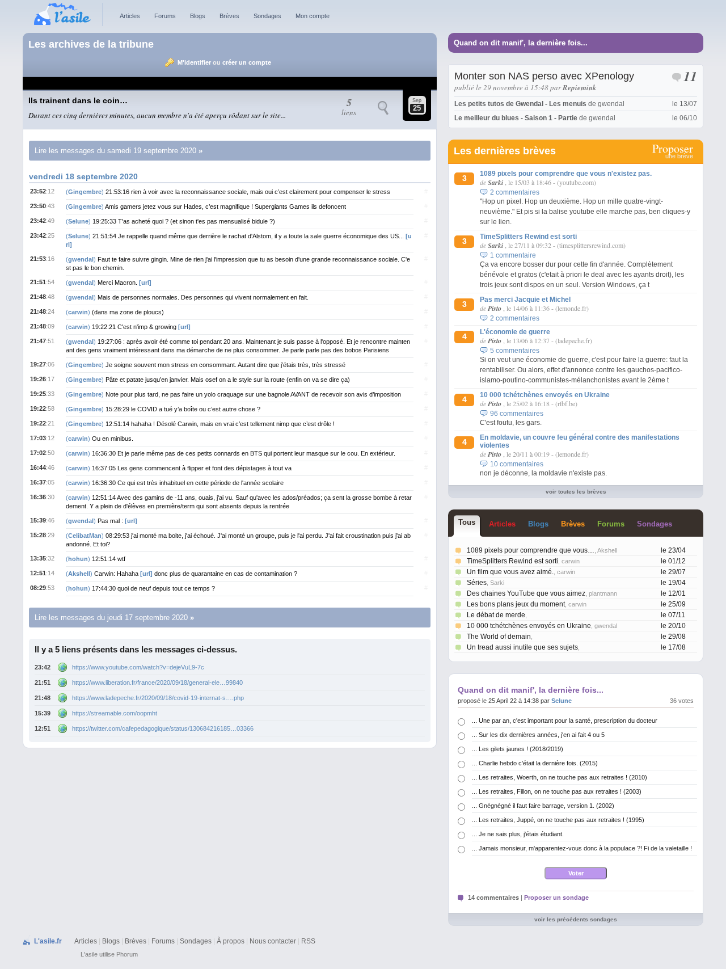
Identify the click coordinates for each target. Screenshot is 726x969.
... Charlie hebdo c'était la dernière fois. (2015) (535, 763)
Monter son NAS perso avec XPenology (544, 76)
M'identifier (194, 62)
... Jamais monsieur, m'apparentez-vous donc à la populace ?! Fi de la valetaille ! (582, 848)
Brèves (229, 15)
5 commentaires (514, 351)
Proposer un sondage (556, 897)
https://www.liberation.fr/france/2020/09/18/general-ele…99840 (157, 682)
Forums (165, 15)
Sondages (267, 15)
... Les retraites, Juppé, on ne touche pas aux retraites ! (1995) (558, 819)
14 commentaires (493, 897)
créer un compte (246, 62)
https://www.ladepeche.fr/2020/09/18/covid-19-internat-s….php (158, 697)
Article (502, 524)
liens (348, 107)
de (539, 104)
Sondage (654, 524)
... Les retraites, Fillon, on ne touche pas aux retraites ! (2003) (556, 791)
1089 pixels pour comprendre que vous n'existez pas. (566, 174)
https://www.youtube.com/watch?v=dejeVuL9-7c (138, 667)
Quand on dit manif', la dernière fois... (521, 43)
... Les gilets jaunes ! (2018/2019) (517, 748)
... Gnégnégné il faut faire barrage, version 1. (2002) (543, 805)
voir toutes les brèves (576, 491)
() (85, 191)
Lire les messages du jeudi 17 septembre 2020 (111, 617)
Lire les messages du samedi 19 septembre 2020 (115, 150)
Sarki (495, 182)
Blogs (197, 15)
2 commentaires (514, 192)
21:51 (42, 682)
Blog (538, 524)
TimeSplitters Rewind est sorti (528, 237)
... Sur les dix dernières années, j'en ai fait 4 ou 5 (538, 734)
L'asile (89, 954)
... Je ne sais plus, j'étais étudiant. (518, 834)
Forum (610, 524)
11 (690, 77)
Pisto (494, 308)
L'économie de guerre (515, 332)
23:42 (42, 667)
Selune (561, 700)
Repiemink (580, 87)
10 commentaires (516, 464)
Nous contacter (273, 941)
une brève (672, 151)
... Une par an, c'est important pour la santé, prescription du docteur (564, 720)
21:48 (42, 697)
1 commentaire (513, 255)
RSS (308, 941)
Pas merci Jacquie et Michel (525, 300)
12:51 (42, 728)
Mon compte (313, 15)
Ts (466, 522)
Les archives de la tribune (91, 44)
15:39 (42, 713)
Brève (573, 524)
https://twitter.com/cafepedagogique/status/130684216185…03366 (163, 728)
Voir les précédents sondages (575, 919)
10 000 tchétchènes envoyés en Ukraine (545, 395)
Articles (130, 15)
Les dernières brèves (505, 151)
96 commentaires (516, 414)
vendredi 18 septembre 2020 (83, 176)
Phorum (127, 954)
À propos (230, 941)
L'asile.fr (48, 941)
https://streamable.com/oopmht (114, 713)
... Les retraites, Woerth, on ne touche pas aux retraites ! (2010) (559, 777)
